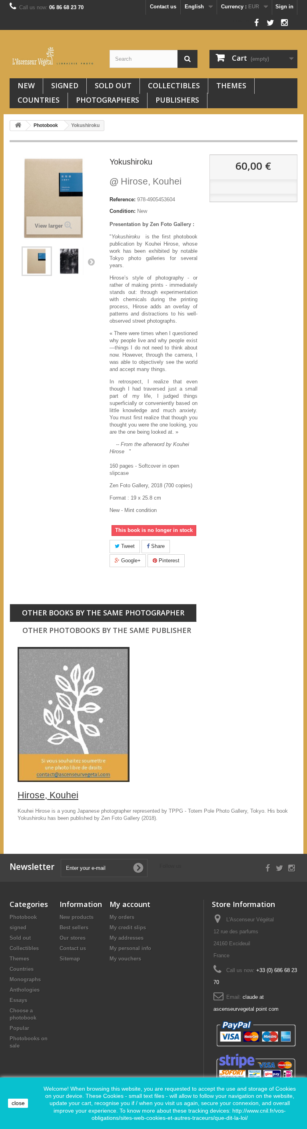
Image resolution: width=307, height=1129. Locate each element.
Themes (231, 85)
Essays (18, 1000)
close (18, 1103)
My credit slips (128, 928)
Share (157, 546)
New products (77, 917)
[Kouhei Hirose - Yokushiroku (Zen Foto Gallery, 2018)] (37, 261)
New (26, 85)
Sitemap (70, 959)
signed (64, 85)
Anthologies (25, 990)
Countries (39, 100)
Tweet (127, 546)
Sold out (113, 85)
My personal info (130, 948)
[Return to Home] (18, 126)
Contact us (163, 7)
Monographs (25, 979)
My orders (122, 917)
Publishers (177, 100)
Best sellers (74, 928)
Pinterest (168, 561)
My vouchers (125, 959)
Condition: (123, 211)
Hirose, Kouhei (145, 181)
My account (130, 904)
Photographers (107, 100)
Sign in (284, 7)
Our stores (73, 938)
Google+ (130, 561)
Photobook (23, 917)
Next (91, 262)
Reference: (123, 199)
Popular (19, 1028)
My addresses (127, 938)
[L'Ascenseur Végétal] (54, 56)
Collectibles (174, 85)
